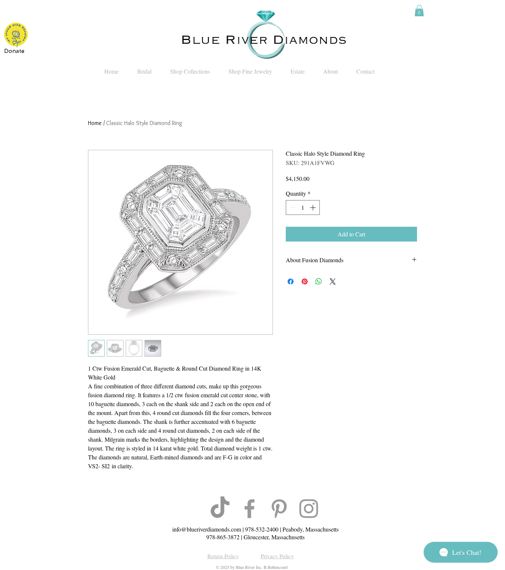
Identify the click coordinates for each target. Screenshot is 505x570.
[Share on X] (332, 281)
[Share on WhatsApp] (318, 281)
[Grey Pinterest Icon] (279, 508)
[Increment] (313, 207)
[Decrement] (292, 207)
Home (95, 123)
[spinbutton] (302, 207)
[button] (419, 10)
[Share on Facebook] (290, 281)
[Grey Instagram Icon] (308, 508)
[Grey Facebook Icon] (249, 508)
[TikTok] (220, 508)
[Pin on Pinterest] (304, 281)
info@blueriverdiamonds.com (206, 529)
